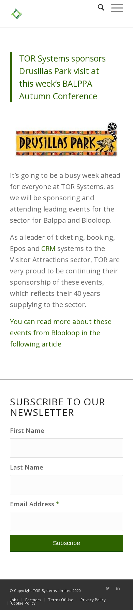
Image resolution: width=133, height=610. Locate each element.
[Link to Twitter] (108, 588)
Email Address (34, 503)
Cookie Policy (23, 603)
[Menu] (113, 7)
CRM (48, 248)
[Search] (97, 7)
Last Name (26, 467)
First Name (27, 430)
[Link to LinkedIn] (118, 588)
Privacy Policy (93, 599)
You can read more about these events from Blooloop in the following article (61, 333)
